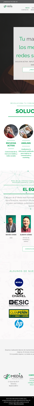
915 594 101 (14, 2)
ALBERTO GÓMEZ (26, 235)
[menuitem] (27, 8)
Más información (19, 404)
